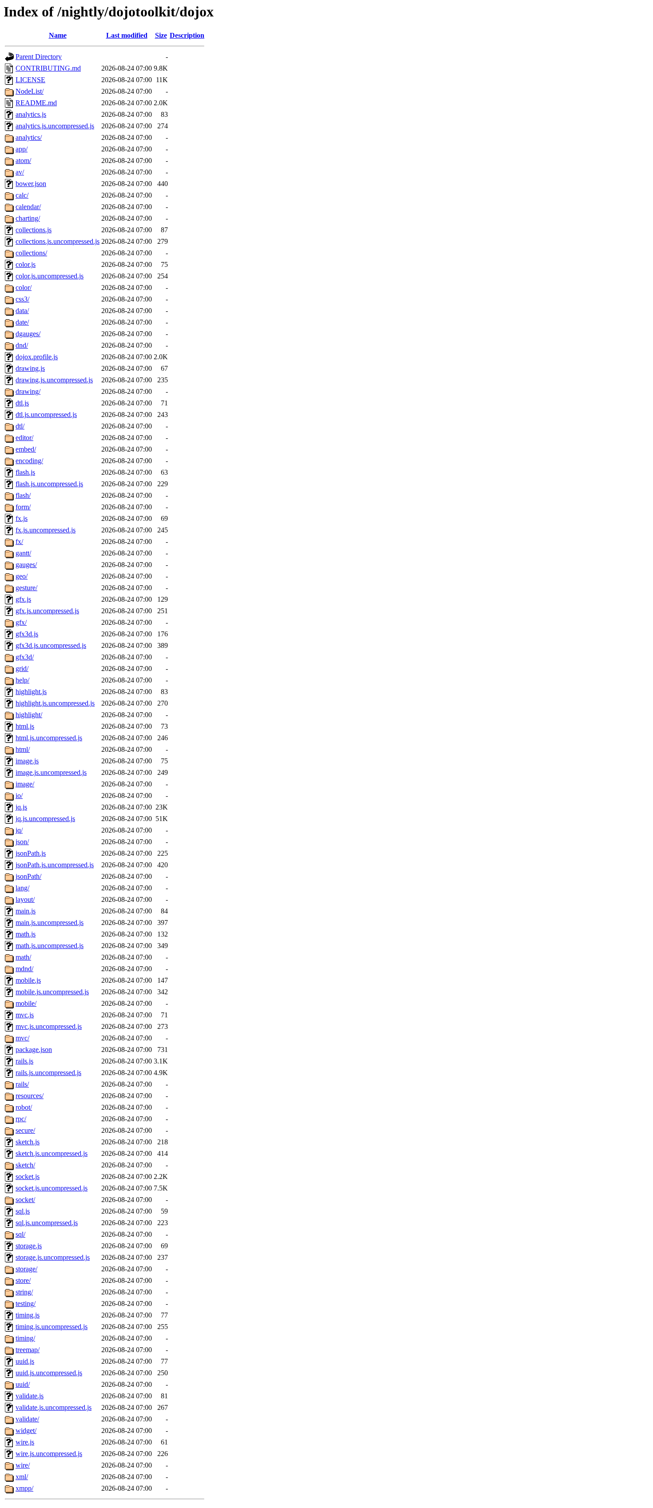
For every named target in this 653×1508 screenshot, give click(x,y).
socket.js (28, 1176)
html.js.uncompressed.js (49, 738)
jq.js (21, 807)
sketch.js (28, 1142)
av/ (20, 172)
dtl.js (22, 403)
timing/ (25, 1338)
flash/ (23, 495)
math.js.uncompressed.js (50, 945)
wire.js (25, 1442)
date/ (22, 322)
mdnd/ (24, 968)
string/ (24, 1292)
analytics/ (29, 137)
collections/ (31, 253)
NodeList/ (30, 91)
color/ (24, 287)
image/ (25, 784)
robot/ (24, 1107)
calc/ (22, 195)
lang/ (22, 888)
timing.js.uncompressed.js (52, 1326)
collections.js (34, 230)
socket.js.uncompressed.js (52, 1188)
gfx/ (21, 622)
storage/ (26, 1269)
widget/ (26, 1430)
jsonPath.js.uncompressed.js (55, 865)
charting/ (28, 218)
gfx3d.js (27, 634)
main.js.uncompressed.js (50, 922)
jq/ (19, 830)
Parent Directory (39, 56)
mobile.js (28, 980)
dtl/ (20, 426)
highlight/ (29, 714)
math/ (23, 957)
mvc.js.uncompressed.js (49, 1026)
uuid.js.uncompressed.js (49, 1373)
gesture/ (26, 587)
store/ (23, 1280)
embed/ (26, 449)
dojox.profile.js (37, 357)
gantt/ (23, 553)
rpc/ (21, 1119)
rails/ (22, 1084)
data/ (22, 310)
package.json (34, 1049)
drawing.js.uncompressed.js (54, 380)
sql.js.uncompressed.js (47, 1222)
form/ (23, 507)
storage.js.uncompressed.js (53, 1257)
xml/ (22, 1476)
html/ (23, 749)
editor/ (24, 437)
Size (161, 35)
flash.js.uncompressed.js (49, 484)
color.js (26, 264)
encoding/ (29, 460)
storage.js (29, 1246)
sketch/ (25, 1165)
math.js (26, 934)
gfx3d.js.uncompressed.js (51, 645)
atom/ (23, 160)
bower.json (31, 183)
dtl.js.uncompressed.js (46, 414)
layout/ (25, 899)
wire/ (23, 1465)
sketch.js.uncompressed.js (52, 1153)
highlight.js (31, 691)
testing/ (26, 1303)
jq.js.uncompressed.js (45, 818)
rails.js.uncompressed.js (48, 1072)
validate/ (27, 1419)
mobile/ (26, 1003)
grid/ (22, 668)
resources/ (30, 1095)
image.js (27, 761)
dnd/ (22, 345)
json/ (22, 841)
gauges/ (26, 564)
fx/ (19, 541)
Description (187, 35)
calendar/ (28, 206)
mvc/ (22, 1038)
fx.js (22, 518)
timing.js (28, 1315)
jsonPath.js (31, 853)
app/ (22, 149)
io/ (19, 795)
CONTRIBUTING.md (48, 68)
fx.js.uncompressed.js (46, 530)
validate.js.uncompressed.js (54, 1407)
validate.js (30, 1396)
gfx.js (23, 599)
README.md (36, 103)
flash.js (25, 472)
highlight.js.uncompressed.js (55, 703)
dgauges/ (28, 333)
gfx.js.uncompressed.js (47, 611)
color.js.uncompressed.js (50, 276)
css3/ (22, 299)
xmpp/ (24, 1488)
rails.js (24, 1061)
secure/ (25, 1130)
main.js (26, 911)
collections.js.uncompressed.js (58, 241)
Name (58, 35)
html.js (25, 726)
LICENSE (30, 79)
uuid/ (23, 1384)
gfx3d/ (25, 657)
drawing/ (28, 391)
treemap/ (28, 1349)
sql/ (20, 1234)
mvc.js (25, 1015)
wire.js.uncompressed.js (49, 1453)
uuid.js (25, 1361)
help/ (22, 680)
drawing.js (30, 368)
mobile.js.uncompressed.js (52, 992)
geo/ (22, 576)
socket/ (25, 1199)
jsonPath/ (28, 876)
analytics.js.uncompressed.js (55, 126)
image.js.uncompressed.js (51, 772)
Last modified (126, 35)
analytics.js (31, 114)
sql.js (23, 1211)
